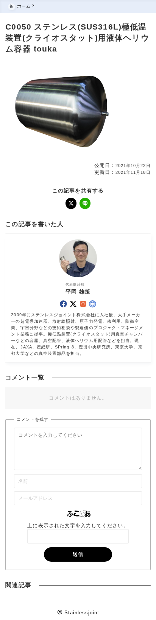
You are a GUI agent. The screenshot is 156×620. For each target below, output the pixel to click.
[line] (85, 203)
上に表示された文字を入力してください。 (77, 525)
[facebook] (63, 304)
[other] (92, 304)
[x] (71, 203)
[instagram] (83, 304)
